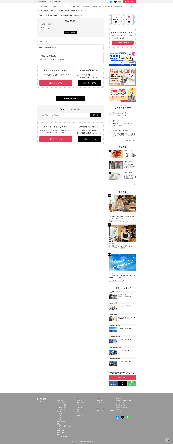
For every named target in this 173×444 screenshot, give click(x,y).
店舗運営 (121, 221)
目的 (78, 398)
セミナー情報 (62, 405)
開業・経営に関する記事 (65, 426)
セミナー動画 (62, 407)
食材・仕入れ (80, 409)
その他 (58, 434)
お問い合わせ (120, 409)
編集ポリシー (62, 428)
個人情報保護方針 (121, 405)
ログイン (99, 405)
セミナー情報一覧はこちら (128, 140)
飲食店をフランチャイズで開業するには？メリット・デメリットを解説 (122, 247)
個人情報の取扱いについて (123, 407)
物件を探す (60, 411)
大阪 (60, 415)
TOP (38, 10)
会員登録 (99, 400)
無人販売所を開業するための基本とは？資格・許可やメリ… (130, 165)
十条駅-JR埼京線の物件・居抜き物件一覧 (67, 10)
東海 (60, 419)
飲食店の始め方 (61, 430)
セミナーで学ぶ (61, 402)
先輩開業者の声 (61, 421)
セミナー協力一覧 (64, 409)
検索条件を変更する (70, 32)
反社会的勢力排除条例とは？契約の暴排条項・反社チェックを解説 (121, 217)
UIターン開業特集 (64, 436)
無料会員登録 (122, 378)
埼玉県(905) (61, 59)
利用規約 (118, 398)
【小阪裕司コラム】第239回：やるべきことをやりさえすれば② (122, 276)
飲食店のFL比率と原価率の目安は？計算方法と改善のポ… (130, 176)
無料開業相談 (60, 400)
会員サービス (100, 398)
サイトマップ (120, 411)
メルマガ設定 (100, 402)
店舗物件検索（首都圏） (48, 10)
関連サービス (100, 408)
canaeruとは (120, 402)
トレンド (121, 280)
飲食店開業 (121, 251)
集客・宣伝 (80, 411)
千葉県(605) (53, 59)
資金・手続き (80, 402)
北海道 (60, 417)
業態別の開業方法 (62, 432)
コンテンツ (60, 398)
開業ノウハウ (113, 221)
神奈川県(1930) (43, 59)
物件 (78, 405)
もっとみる (132, 184)
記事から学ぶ (60, 424)
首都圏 (60, 413)
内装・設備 (80, 407)
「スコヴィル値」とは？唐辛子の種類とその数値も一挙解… (130, 154)
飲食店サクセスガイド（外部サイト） (106, 410)
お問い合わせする (56, 83)
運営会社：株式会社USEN (123, 400)
